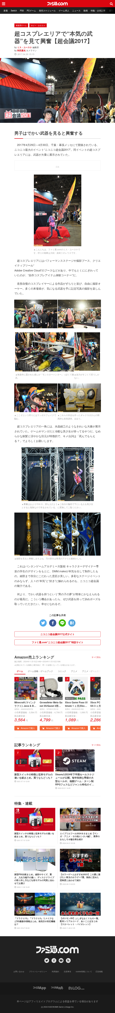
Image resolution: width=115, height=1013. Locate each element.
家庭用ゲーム (21, 25)
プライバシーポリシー (38, 971)
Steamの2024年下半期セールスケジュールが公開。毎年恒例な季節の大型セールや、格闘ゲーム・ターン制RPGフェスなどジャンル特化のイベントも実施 (74, 779)
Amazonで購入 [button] (27, 728)
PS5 (22, 10)
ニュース (76, 10)
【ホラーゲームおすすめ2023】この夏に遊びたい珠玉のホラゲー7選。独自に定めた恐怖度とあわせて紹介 (80, 877)
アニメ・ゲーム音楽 (91, 671)
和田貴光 (21, 50)
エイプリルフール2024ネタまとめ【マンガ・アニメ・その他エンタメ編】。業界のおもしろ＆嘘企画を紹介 (80, 836)
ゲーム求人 (64, 10)
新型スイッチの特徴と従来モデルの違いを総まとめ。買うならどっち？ (33, 776)
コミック (62, 671)
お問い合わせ (18, 971)
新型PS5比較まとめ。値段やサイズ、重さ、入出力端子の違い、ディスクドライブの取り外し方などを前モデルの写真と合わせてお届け (34, 879)
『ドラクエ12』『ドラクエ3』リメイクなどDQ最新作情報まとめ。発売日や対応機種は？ (34, 921)
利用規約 (55, 971)
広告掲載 (99, 971)
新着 (6, 10)
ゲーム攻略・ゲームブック (40, 671)
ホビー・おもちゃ (38, 25)
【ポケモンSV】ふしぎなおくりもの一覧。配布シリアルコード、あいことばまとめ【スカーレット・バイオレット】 (80, 921)
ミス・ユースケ (24, 47)
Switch (14, 10)
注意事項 (67, 971)
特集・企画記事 (98, 10)
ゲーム (20, 671)
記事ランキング (27, 744)
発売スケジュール (47, 10)
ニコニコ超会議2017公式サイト (57, 634)
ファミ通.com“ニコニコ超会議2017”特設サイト (57, 642)
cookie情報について (84, 971)
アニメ (74, 671)
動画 (86, 10)
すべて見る (96, 657)
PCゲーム (31, 10)
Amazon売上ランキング (34, 657)
